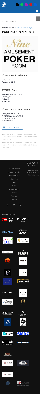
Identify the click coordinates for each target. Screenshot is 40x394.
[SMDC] (23, 334)
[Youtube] (30, 4)
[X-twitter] (17, 4)
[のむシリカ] (8, 281)
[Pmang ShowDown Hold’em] (23, 363)
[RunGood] (23, 281)
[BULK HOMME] (23, 293)
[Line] (21, 4)
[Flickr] (35, 4)
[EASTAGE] (23, 342)
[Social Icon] (7, 205)
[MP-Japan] (23, 383)
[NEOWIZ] (8, 374)
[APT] (8, 220)
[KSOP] (8, 363)
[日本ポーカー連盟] (8, 354)
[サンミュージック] (8, 232)
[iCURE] (8, 301)
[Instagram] (26, 4)
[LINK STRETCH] (23, 301)
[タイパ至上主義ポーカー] (23, 232)
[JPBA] (8, 383)
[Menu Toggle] (4, 11)
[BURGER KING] (8, 261)
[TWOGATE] (8, 252)
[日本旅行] (8, 240)
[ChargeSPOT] (8, 334)
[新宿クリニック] (23, 313)
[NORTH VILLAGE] (23, 322)
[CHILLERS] (8, 293)
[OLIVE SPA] (8, 313)
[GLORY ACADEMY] (23, 240)
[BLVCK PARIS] (23, 220)
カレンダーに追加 (13, 127)
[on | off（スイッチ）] (8, 342)
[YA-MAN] (23, 272)
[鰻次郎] (8, 322)
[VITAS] (23, 261)
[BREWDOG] (23, 252)
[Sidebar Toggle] (38, 18)
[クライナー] (8, 272)
